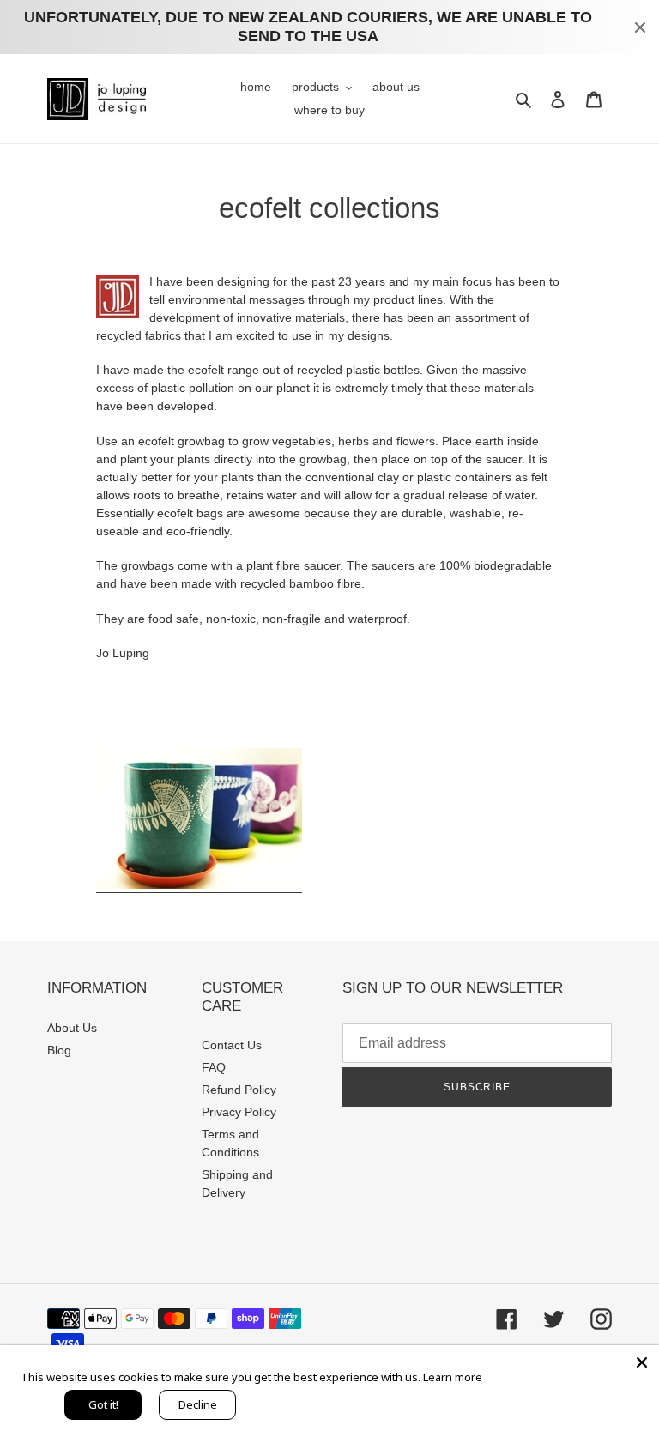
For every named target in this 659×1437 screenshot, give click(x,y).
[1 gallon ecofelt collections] (199, 885)
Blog (59, 1050)
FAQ (214, 1067)
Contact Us (232, 1045)
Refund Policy (239, 1089)
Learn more (452, 1377)
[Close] (641, 1362)
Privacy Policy (239, 1112)
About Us (72, 1028)
